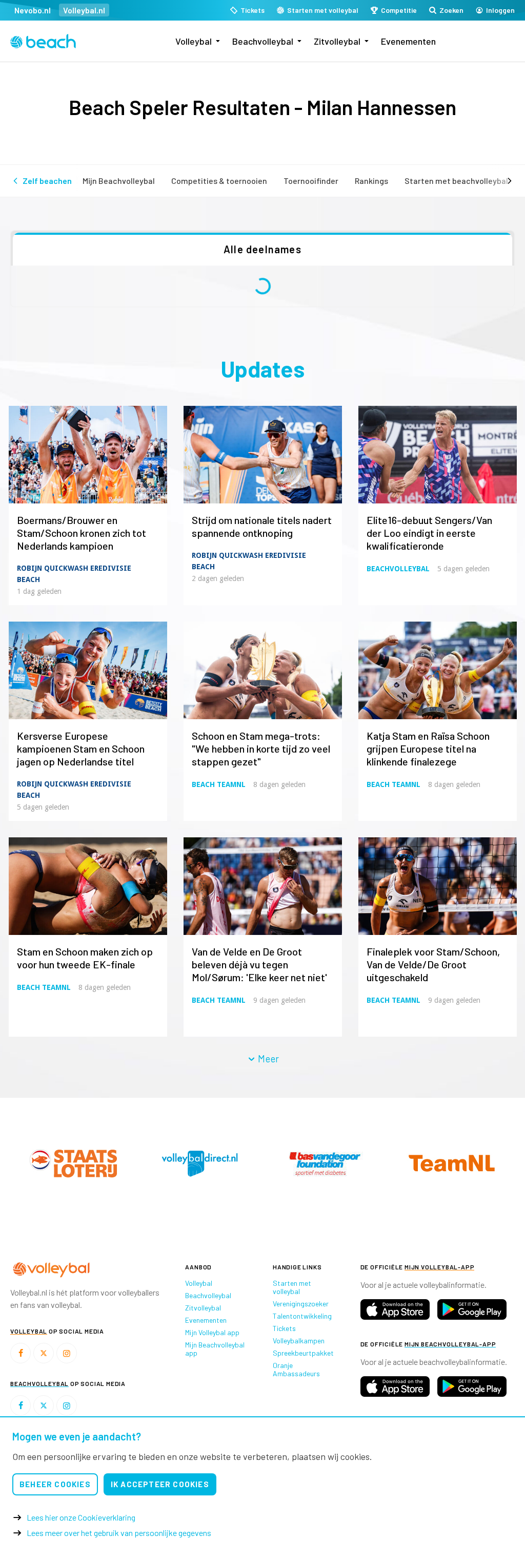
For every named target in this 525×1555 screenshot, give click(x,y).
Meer (267, 1058)
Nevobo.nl (32, 10)
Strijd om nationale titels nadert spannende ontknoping (262, 526)
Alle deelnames (262, 249)
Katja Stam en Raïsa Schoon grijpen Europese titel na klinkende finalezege (428, 748)
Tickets (284, 1328)
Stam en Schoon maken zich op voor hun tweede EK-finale (85, 957)
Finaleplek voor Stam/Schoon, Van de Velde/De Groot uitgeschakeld (433, 964)
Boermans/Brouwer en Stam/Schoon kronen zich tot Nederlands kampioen (81, 533)
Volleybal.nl (84, 10)
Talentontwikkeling (302, 1316)
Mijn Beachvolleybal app (215, 1348)
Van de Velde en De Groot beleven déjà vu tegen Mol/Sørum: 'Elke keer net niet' (259, 964)
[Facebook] (20, 1353)
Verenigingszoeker (301, 1303)
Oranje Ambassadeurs (296, 1369)
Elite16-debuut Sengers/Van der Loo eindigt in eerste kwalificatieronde (429, 533)
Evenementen (408, 41)
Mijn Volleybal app (212, 1332)
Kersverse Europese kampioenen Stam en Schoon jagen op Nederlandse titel (81, 748)
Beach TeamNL (219, 784)
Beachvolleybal (262, 41)
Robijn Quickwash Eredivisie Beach (74, 574)
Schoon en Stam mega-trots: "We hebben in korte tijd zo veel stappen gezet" (261, 748)
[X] (43, 1353)
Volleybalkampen (299, 1340)
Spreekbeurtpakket (303, 1352)
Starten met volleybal (292, 1287)
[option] (71, 1163)
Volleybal (193, 41)
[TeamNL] (71, 1163)
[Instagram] (66, 1353)
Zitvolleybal (337, 41)
